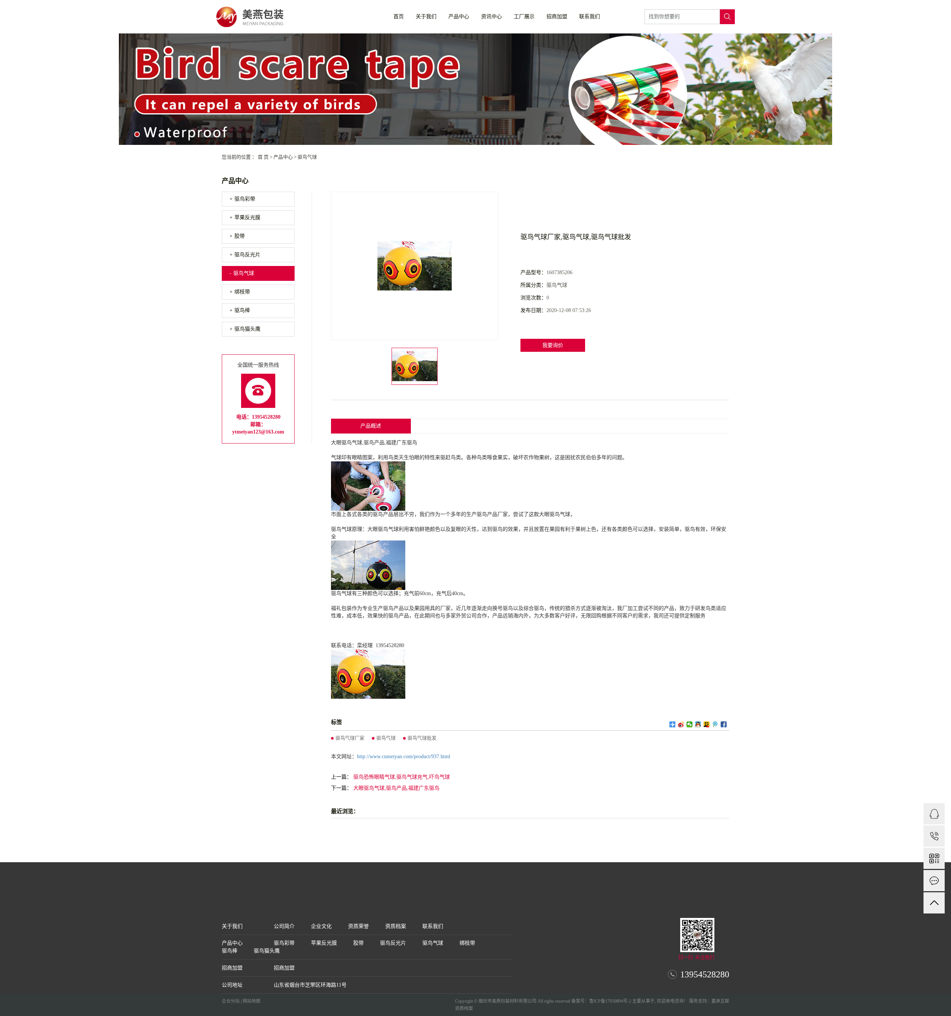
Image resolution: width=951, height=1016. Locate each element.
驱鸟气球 (307, 157)
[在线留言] (934, 880)
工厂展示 (524, 16)
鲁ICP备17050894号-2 (610, 1001)
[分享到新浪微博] (681, 724)
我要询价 (552, 345)
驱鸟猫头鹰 (247, 329)
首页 (398, 16)
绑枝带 (242, 292)
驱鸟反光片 (247, 254)
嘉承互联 (720, 1001)
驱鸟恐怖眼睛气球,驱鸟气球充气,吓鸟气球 (401, 777)
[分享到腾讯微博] (715, 724)
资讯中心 (491, 16)
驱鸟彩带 (244, 199)
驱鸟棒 (242, 310)
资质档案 (395, 926)
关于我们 (426, 16)
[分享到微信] (690, 724)
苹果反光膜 (247, 217)
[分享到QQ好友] (698, 724)
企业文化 (321, 926)
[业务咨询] (934, 813)
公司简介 (284, 926)
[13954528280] (934, 836)
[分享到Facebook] (724, 724)
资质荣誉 (358, 926)
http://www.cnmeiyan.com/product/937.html (403, 756)
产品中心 (458, 16)
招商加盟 (556, 16)
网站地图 (251, 1001)
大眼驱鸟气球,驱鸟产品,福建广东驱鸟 (396, 788)
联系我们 (589, 16)
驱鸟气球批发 (422, 738)
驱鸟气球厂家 (349, 738)
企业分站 (231, 1001)
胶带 (239, 236)
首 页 (263, 157)
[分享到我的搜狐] (707, 724)
